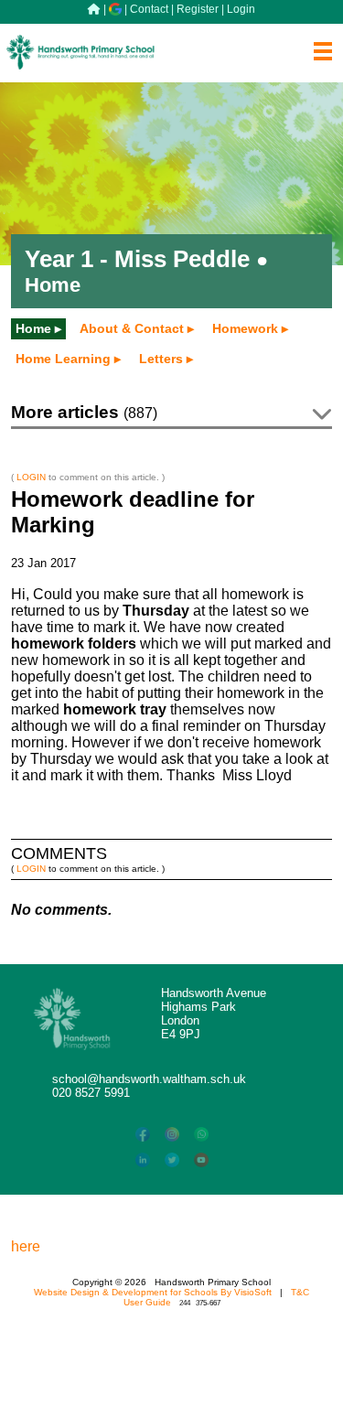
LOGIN (31, 477)
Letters (161, 358)
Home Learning (63, 358)
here (25, 1246)
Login (241, 9)
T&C (300, 1292)
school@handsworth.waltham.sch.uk (149, 1079)
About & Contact (132, 328)
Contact (149, 9)
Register (198, 9)
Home (33, 328)
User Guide (147, 1302)
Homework (245, 328)
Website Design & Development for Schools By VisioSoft (153, 1292)
